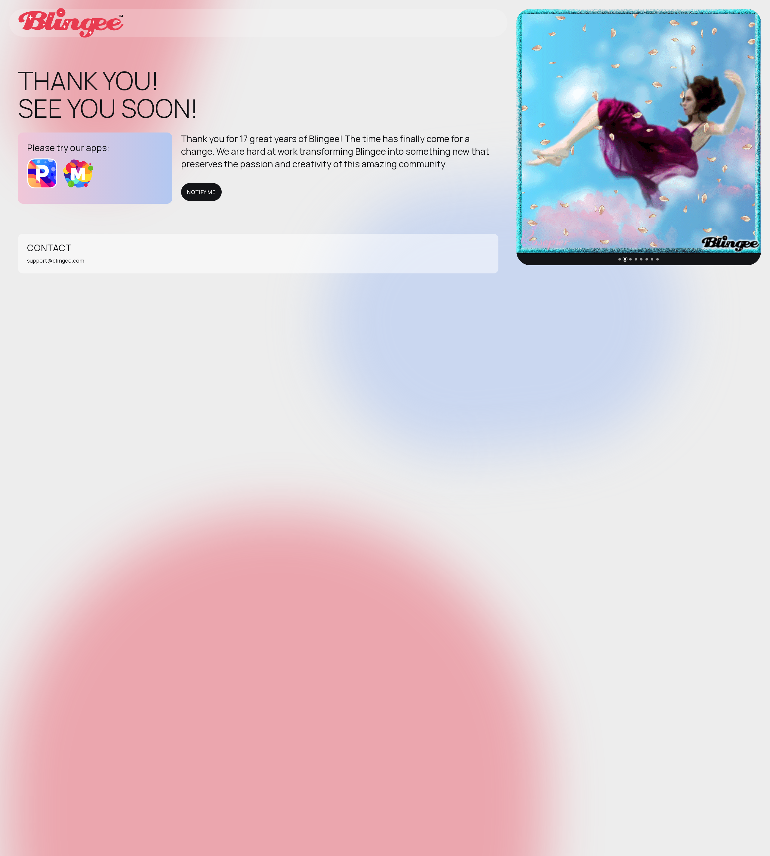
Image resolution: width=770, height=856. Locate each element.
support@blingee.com (55, 260)
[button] (619, 259)
